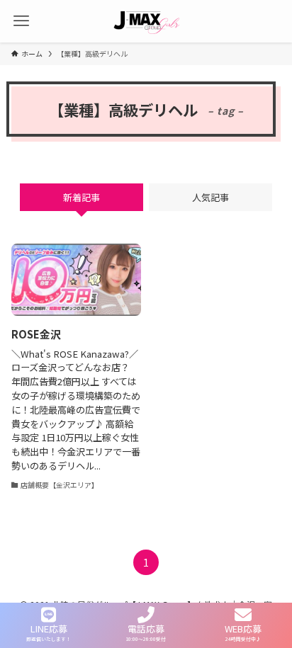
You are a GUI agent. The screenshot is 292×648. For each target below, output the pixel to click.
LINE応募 (48, 628)
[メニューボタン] (21, 21)
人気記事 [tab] (210, 197)
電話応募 (146, 628)
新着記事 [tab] (81, 197)
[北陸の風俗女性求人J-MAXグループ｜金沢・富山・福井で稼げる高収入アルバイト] (146, 21)
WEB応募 (243, 628)
